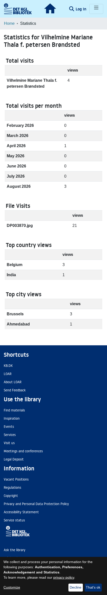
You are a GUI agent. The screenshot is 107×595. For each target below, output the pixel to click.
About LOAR (12, 382)
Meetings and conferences (23, 451)
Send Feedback (15, 390)
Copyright (11, 495)
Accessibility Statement (21, 512)
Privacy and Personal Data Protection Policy (36, 504)
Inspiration (12, 418)
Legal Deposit (14, 459)
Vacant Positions (16, 479)
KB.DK (8, 365)
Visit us (9, 443)
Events (9, 426)
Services (10, 435)
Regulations (12, 487)
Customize (11, 587)
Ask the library (14, 550)
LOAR (7, 374)
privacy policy (63, 577)
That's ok (93, 587)
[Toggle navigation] (96, 9)
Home (9, 23)
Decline (75, 587)
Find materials (14, 410)
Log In (81, 9)
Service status (14, 520)
